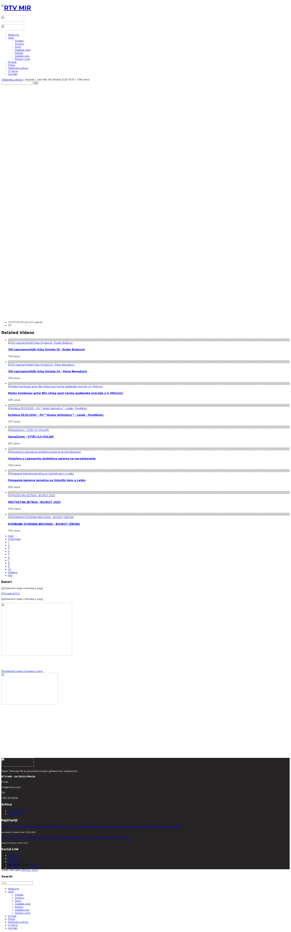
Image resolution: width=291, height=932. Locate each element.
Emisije (12, 62)
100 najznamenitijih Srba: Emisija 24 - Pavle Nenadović (47, 371)
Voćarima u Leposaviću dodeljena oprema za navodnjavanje (52, 458)
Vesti (11, 37)
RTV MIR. (35, 864)
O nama (13, 71)
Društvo (19, 43)
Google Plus (15, 861)
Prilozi (11, 65)
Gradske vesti (22, 49)
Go (36, 83)
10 (9, 569)
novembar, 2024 (17, 810)
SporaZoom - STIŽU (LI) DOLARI (31, 436)
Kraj (10, 575)
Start (11, 536)
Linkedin (13, 867)
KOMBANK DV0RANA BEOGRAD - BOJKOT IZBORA (44, 524)
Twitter (12, 858)
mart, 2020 (14, 813)
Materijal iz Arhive (12, 79)
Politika (19, 40)
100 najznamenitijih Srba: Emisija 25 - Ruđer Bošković (46, 349)
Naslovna (13, 34)
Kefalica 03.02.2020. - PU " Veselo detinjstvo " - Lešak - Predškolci (55, 415)
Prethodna (14, 539)
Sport (18, 46)
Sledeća (12, 572)
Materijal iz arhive (18, 68)
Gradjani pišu (22, 56)
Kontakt (13, 74)
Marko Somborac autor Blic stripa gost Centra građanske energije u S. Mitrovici (65, 393)
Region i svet (22, 59)
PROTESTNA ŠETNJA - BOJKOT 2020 (34, 502)
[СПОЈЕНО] (10, 593)
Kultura (19, 53)
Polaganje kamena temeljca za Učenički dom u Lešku (47, 480)
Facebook (14, 855)
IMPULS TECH (29, 870)
